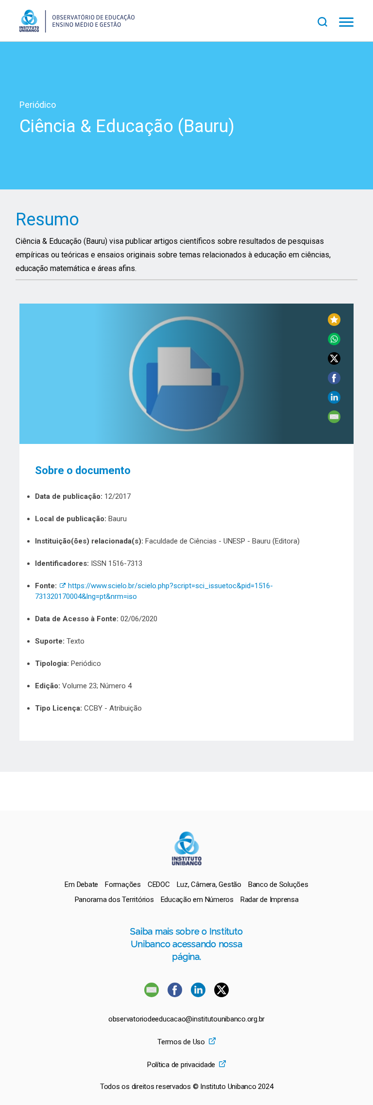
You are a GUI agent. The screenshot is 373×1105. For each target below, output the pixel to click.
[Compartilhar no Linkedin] (334, 401)
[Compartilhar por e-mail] (334, 420)
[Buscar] (328, 20)
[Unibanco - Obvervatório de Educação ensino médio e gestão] (77, 29)
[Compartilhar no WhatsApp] (334, 342)
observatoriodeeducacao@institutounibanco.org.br (186, 1019)
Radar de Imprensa (269, 899)
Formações (123, 884)
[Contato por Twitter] (221, 994)
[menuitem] (81, 884)
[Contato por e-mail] (151, 994)
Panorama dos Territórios (114, 899)
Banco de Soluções (278, 884)
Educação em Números (197, 899)
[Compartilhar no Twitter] (334, 362)
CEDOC (159, 884)
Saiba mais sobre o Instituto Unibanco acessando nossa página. (186, 944)
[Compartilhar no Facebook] (334, 381)
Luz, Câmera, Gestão (209, 884)
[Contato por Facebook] (175, 994)
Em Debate (81, 884)
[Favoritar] (334, 323)
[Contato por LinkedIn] (199, 994)
